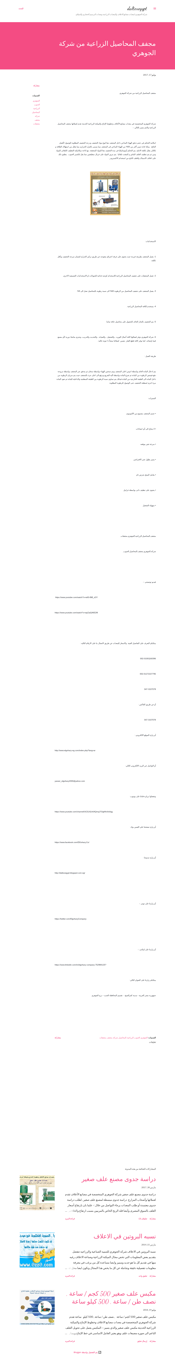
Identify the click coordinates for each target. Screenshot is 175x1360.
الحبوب (37, 104)
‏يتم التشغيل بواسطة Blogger (86, 1352)
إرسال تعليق (142, 1341)
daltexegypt (137, 8)
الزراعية (36, 108)
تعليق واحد (143, 1276)
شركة (37, 116)
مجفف (37, 120)
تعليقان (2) (143, 1218)
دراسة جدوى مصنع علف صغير (119, 1179)
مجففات (36, 123)
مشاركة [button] (36, 85)
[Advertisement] (109, 1133)
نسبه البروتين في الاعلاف (125, 1236)
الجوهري (36, 101)
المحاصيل (36, 112)
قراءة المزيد (70, 1218)
